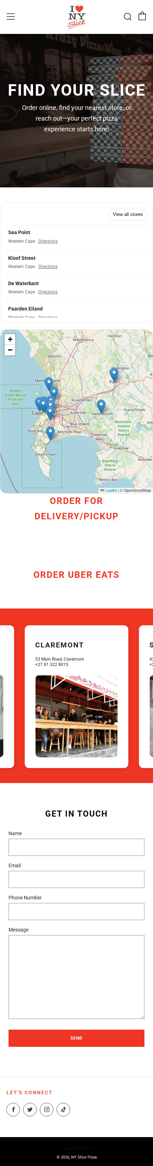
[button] (76, 238)
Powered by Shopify (76, 1148)
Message (18, 930)
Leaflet (110, 490)
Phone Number (25, 897)
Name (15, 833)
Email (15, 865)
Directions (48, 241)
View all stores (128, 214)
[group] (76, 696)
